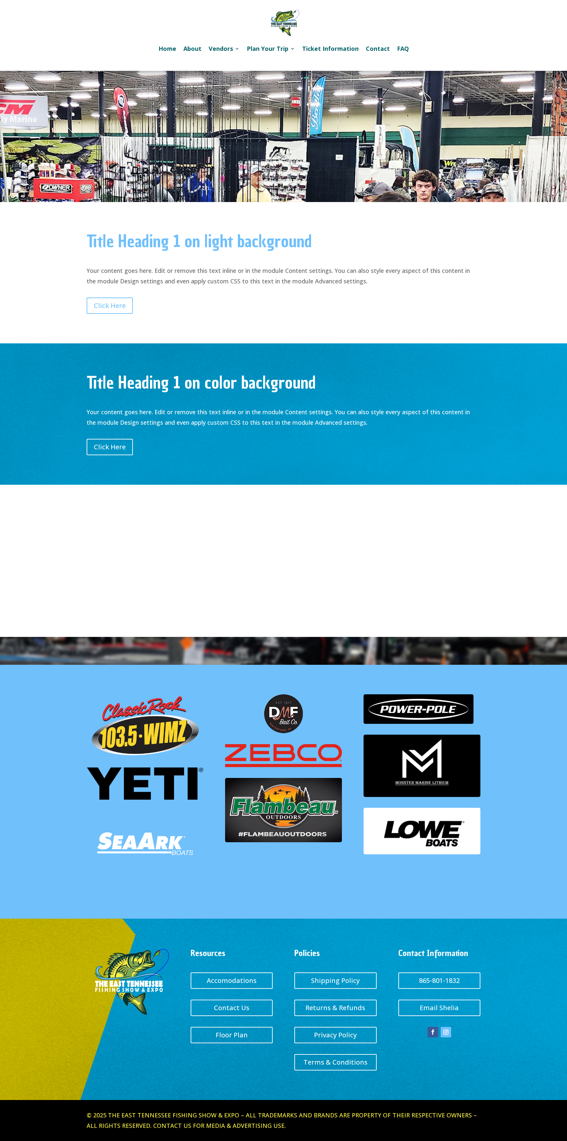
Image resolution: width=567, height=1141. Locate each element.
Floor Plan (232, 1034)
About (192, 48)
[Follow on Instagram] (446, 1032)
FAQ (403, 48)
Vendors (221, 48)
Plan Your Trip (267, 48)
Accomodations (232, 980)
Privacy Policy (335, 1034)
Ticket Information (330, 48)
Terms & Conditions (336, 1062)
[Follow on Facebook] (433, 1032)
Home (167, 48)
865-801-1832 (439, 980)
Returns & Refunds (335, 1007)
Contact (378, 48)
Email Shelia (439, 1007)
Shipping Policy (335, 980)
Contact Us (231, 1007)
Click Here (110, 305)
